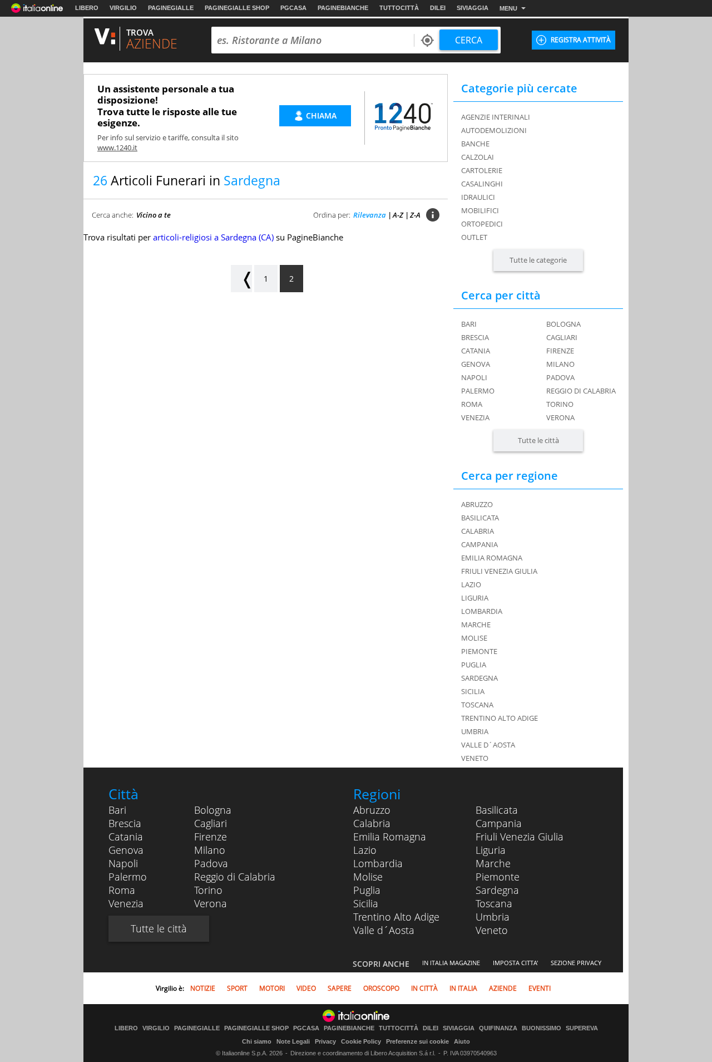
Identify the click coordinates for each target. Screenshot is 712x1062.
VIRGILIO (123, 7)
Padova (560, 377)
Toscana (494, 903)
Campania (499, 823)
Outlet (474, 237)
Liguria (491, 850)
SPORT (237, 988)
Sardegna (497, 890)
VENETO (474, 758)
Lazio (365, 850)
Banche (475, 144)
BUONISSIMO (541, 1028)
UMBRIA (474, 731)
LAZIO (471, 584)
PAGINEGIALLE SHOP (237, 7)
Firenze (560, 351)
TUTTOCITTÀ (399, 7)
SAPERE (340, 988)
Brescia (475, 337)
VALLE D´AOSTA (488, 745)
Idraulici (478, 197)
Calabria (371, 823)
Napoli (474, 377)
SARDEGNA (479, 678)
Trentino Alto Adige (396, 916)
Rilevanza (369, 215)
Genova (475, 364)
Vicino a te (153, 215)
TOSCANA (477, 705)
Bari (469, 324)
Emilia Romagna (389, 836)
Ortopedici (482, 224)
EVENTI (539, 988)
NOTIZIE (202, 988)
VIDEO (306, 988)
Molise (368, 876)
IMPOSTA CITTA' (515, 962)
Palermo (478, 391)
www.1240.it (117, 147)
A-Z (398, 215)
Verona (560, 417)
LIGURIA (474, 598)
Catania (475, 351)
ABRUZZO (477, 504)
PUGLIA (473, 665)
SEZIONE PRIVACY (576, 962)
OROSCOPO (381, 988)
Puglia (366, 890)
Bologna (563, 324)
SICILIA (472, 691)
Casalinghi (482, 184)
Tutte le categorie (538, 260)
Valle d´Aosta (383, 930)
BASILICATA (480, 518)
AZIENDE (503, 988)
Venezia (475, 417)
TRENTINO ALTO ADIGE (499, 718)
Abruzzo (371, 810)
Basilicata (497, 810)
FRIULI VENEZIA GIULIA (499, 571)
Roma (471, 404)
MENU (508, 8)
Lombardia (378, 863)
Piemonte (498, 876)
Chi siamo (256, 1041)
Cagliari (561, 337)
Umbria (493, 916)
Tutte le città (538, 440)
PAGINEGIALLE (171, 7)
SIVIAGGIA (472, 7)
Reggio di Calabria (581, 391)
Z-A (415, 215)
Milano (560, 364)
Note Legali (293, 1041)
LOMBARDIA (481, 611)
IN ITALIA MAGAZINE (451, 962)
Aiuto (462, 1041)
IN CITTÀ (424, 988)
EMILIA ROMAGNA (491, 558)
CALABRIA (477, 531)
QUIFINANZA (498, 1028)
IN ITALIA (463, 988)
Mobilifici (480, 210)
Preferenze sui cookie (417, 1041)
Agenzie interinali (495, 117)
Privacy (325, 1041)
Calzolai (477, 157)
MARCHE (476, 625)
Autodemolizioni (494, 130)
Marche (493, 863)
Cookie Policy (361, 1041)
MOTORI (272, 988)
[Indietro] (241, 278)
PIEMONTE (479, 651)
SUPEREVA (582, 1028)
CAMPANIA (479, 544)
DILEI (438, 7)
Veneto (492, 930)
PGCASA (293, 7)
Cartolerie (481, 170)
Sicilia (365, 903)
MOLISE (474, 638)
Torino (559, 404)
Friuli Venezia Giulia (519, 836)
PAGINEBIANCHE (343, 7)
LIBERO (86, 7)
